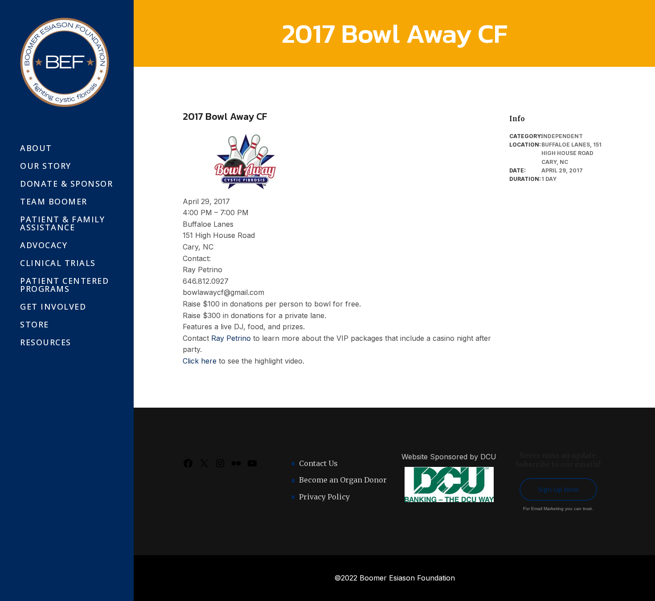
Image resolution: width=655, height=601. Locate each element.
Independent (562, 136)
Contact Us (318, 463)
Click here (200, 360)
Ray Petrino (231, 338)
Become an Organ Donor (343, 479)
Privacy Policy (324, 496)
